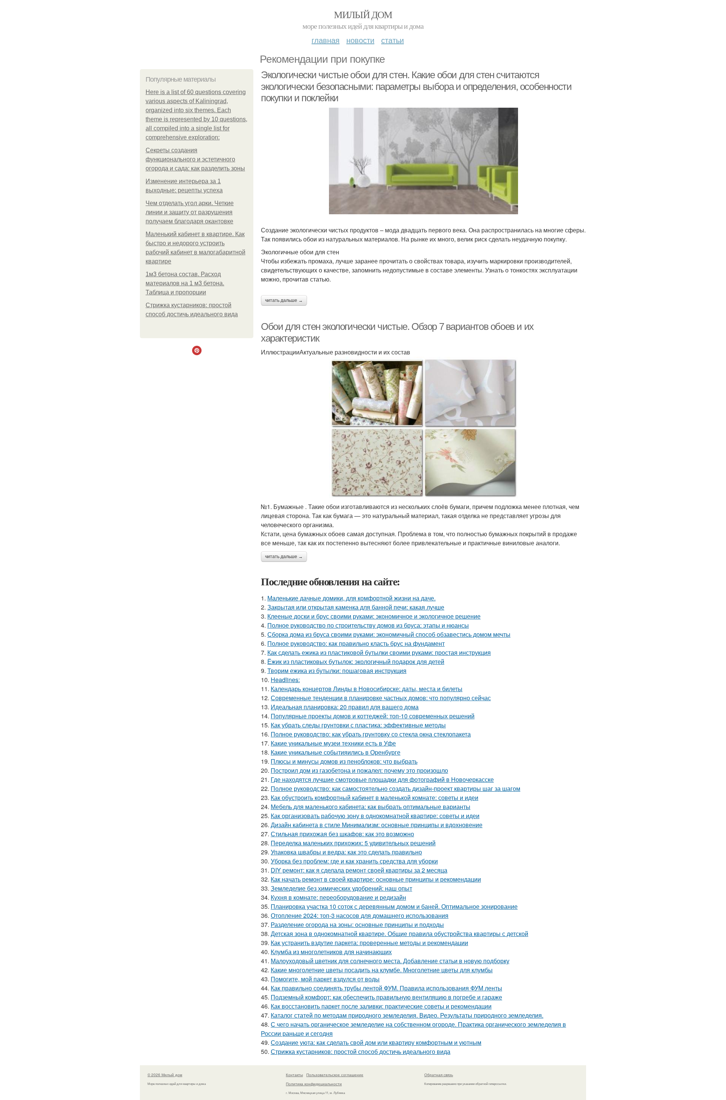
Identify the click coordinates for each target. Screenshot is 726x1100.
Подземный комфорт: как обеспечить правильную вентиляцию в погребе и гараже (386, 997)
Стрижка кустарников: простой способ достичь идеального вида (360, 1051)
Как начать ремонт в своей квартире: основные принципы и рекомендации (376, 879)
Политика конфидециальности (314, 1083)
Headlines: (285, 679)
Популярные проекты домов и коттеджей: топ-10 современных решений (373, 716)
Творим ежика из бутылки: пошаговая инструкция (336, 670)
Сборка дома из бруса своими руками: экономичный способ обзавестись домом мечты (388, 634)
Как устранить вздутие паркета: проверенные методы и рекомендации (369, 942)
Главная (326, 39)
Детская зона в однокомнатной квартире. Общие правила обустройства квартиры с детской (399, 933)
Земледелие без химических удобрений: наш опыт (341, 888)
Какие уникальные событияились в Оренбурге (335, 752)
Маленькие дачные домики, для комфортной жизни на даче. (351, 598)
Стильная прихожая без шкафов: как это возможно (342, 833)
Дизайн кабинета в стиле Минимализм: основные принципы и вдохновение (376, 824)
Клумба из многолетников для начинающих (331, 951)
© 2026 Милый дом (164, 1074)
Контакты (294, 1074)
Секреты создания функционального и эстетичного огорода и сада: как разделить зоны (195, 159)
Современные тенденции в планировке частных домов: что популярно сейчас (381, 697)
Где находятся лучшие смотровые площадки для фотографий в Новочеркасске (382, 779)
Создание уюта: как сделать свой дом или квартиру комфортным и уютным (376, 1042)
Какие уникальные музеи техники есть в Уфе (333, 743)
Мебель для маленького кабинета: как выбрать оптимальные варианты (370, 806)
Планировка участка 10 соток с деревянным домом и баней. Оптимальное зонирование (394, 906)
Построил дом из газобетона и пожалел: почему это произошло (359, 770)
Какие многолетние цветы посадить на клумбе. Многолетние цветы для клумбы (382, 969)
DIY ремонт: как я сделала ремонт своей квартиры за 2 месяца (359, 870)
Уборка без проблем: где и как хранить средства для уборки (354, 861)
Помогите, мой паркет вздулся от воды (325, 979)
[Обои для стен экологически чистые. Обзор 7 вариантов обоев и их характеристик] (423, 427)
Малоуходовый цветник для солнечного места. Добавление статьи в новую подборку (390, 960)
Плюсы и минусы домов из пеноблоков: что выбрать (344, 761)
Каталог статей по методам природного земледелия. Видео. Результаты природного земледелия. (407, 1015)
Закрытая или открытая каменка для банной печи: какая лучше (355, 607)
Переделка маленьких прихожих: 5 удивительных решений (353, 843)
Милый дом (363, 14)
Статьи (392, 39)
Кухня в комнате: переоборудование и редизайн (338, 897)
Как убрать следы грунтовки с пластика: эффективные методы (358, 725)
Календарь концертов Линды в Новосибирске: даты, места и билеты (366, 688)
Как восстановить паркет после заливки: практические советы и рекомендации (381, 1006)
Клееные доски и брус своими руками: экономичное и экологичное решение (374, 616)
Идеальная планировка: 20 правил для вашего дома (345, 706)
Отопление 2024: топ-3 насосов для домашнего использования (359, 915)
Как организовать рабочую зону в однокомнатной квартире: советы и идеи (375, 815)
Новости (360, 39)
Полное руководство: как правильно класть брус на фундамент (356, 643)
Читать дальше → (284, 300)
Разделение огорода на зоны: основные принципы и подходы (357, 924)
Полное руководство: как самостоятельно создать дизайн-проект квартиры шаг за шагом (395, 788)
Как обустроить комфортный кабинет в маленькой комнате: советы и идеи (374, 797)
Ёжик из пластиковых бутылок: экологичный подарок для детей (355, 661)
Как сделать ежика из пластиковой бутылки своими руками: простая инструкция (379, 652)
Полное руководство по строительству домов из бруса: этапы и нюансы (368, 625)
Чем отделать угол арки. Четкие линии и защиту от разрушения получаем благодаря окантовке (190, 212)
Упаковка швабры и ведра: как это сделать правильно (346, 852)
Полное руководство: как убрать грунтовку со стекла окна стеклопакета (371, 734)
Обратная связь (438, 1074)
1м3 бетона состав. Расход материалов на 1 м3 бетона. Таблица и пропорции (185, 283)
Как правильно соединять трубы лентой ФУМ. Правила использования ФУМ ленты (386, 988)
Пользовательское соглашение (334, 1074)
